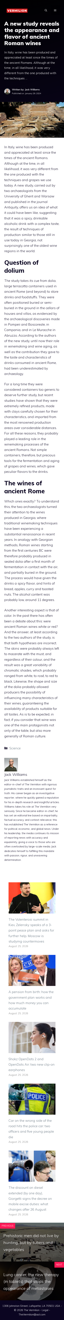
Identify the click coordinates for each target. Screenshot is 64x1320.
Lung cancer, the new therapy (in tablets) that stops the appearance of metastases (31, 1281)
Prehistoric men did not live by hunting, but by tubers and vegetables (31, 1242)
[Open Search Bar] (46, 10)
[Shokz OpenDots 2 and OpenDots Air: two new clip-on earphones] (32, 1050)
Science (15, 748)
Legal (45, 1310)
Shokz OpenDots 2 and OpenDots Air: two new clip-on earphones (32, 1064)
